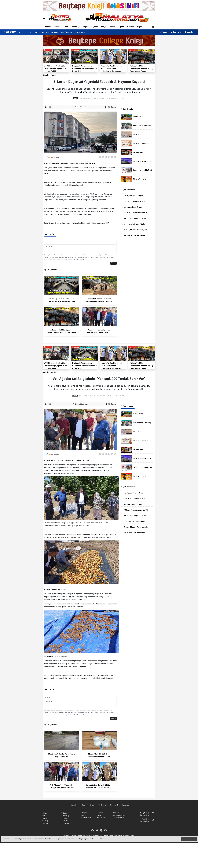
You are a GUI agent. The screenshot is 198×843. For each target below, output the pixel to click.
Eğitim (121, 27)
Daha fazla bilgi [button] (97, 839)
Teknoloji (76, 27)
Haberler (46, 75)
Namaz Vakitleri (118, 817)
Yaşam (112, 27)
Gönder (113, 263)
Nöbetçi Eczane (86, 817)
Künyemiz (92, 805)
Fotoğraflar (177, 32)
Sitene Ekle (74, 805)
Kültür (65, 27)
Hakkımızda (103, 805)
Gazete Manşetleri (119, 815)
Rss (83, 805)
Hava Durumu (101, 817)
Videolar (165, 32)
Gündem (130, 27)
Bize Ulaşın (125, 805)
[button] (20, 33)
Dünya (57, 27)
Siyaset (94, 27)
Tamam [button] (189, 839)
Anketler (83, 815)
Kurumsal (114, 805)
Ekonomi (47, 27)
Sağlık (85, 27)
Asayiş (103, 27)
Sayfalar (99, 815)
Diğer (139, 27)
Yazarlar (190, 32)
